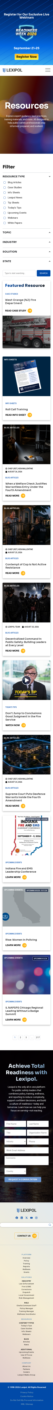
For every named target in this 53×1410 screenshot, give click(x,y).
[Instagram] (36, 1217)
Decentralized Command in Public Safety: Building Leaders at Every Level (25, 642)
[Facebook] (16, 1217)
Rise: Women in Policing (21, 939)
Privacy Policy (26, 1392)
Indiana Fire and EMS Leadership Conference (20, 870)
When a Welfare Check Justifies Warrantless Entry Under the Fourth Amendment (26, 487)
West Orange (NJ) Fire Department (20, 301)
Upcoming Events (13, 818)
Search (44, 273)
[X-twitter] (26, 1217)
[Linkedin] (21, 1217)
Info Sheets (10, 359)
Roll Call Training (16, 409)
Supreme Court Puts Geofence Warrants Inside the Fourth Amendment (25, 797)
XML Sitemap (27, 1404)
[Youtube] (31, 1217)
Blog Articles (11, 428)
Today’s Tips (10, 663)
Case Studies (11, 294)
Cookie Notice (26, 1396)
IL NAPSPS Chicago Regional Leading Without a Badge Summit (24, 1011)
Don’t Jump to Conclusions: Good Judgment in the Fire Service (23, 716)
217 (38, 1037)
